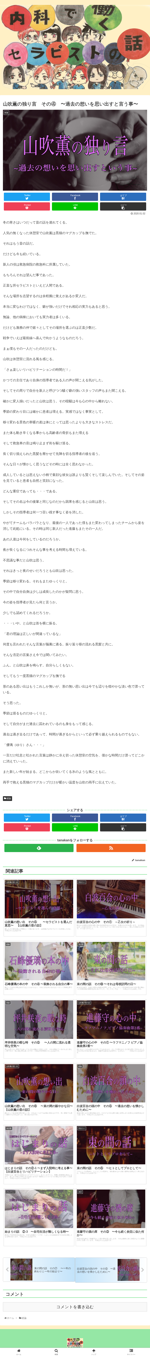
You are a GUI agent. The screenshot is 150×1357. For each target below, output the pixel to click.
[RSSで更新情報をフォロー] (111, 848)
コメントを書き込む (75, 1307)
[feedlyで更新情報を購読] (39, 848)
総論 (8, 798)
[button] (139, 686)
